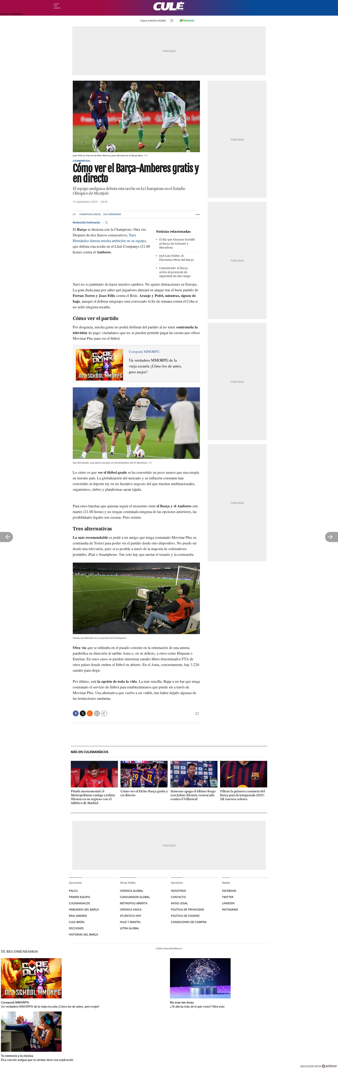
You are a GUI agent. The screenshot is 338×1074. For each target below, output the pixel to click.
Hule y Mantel (130, 922)
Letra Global (129, 928)
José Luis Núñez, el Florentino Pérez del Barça (176, 258)
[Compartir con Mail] (97, 713)
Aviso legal (179, 903)
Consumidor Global (135, 897)
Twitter (227, 897)
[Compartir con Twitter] (83, 713)
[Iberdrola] (187, 20)
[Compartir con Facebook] (76, 713)
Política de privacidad (187, 909)
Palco (73, 891)
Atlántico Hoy (130, 916)
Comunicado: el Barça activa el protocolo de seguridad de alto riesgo (175, 272)
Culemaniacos (79, 903)
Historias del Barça (83, 934)
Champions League (90, 214)
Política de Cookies (185, 916)
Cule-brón (76, 922)
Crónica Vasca (130, 909)
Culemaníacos (81, 160)
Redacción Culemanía (87, 222)
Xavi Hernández (112, 214)
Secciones (76, 928)
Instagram (230, 909)
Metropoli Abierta (133, 903)
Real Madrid (78, 916)
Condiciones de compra (189, 922)
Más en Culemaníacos (89, 752)
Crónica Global (131, 891)
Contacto (178, 897)
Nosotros (178, 891)
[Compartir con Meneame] (90, 713)
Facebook (229, 891)
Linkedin (228, 903)
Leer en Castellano (11, 13)
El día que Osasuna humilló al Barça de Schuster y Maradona (177, 243)
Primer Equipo (79, 897)
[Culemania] (169, 6)
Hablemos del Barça (84, 909)
